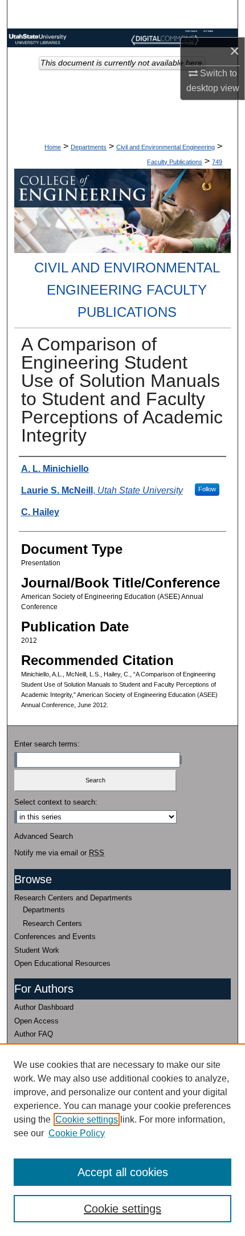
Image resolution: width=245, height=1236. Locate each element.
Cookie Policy (76, 1133)
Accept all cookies (122, 1172)
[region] (122, 1139)
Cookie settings (86, 1119)
